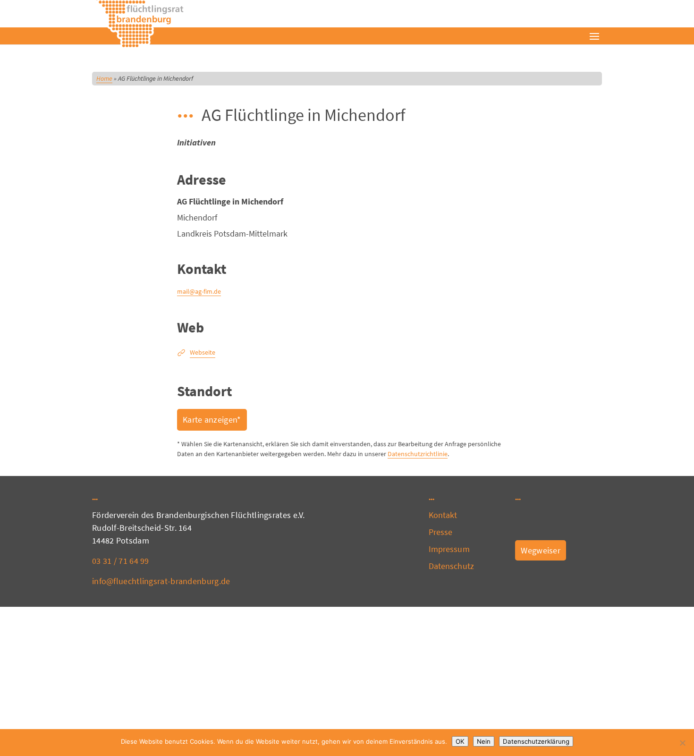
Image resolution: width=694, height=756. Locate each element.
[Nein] (682, 743)
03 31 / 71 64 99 (120, 560)
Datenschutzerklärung (536, 741)
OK (460, 741)
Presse (441, 532)
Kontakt (443, 515)
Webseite (202, 352)
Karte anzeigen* (212, 419)
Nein (484, 741)
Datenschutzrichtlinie (418, 454)
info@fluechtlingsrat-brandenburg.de (161, 581)
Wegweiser (540, 550)
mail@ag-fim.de (199, 291)
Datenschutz (451, 566)
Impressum (449, 549)
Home (104, 78)
